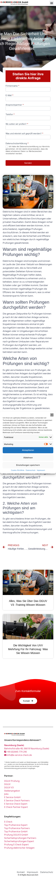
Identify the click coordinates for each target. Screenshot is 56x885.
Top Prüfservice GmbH (15, 831)
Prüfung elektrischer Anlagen (19, 847)
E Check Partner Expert (16, 807)
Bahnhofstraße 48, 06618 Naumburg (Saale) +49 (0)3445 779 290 (26, 748)
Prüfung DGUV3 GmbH (16, 834)
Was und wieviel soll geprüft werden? (24, 133)
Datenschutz (30, 470)
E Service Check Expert (15, 803)
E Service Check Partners (17, 800)
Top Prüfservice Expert (15, 824)
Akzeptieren (28, 450)
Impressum (41, 470)
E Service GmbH (12, 797)
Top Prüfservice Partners (17, 828)
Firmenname (12, 86)
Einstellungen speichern (28, 465)
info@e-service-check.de (19, 755)
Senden (28, 163)
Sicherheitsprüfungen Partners (20, 838)
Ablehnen (28, 457)
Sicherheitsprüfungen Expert (19, 841)
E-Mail (9, 95)
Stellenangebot (12, 790)
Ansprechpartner (15, 105)
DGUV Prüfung (12, 780)
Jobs (6, 793)
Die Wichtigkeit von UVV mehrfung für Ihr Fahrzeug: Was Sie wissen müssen (28, 649)
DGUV (7, 784)
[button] (52, 414)
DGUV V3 (9, 787)
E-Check (8, 821)
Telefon (10, 114)
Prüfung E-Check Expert (16, 844)
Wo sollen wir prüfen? (17, 124)
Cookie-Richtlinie (17, 470)
